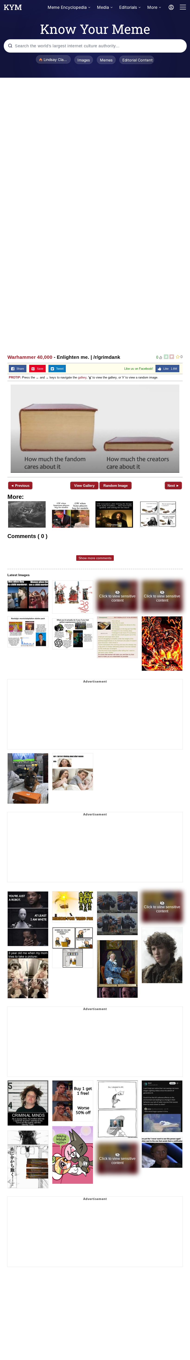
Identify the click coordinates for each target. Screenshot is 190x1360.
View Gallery (84, 486)
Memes (106, 60)
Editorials (128, 7)
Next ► (173, 486)
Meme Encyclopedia (67, 7)
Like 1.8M (169, 368)
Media (103, 7)
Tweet (58, 368)
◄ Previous (20, 486)
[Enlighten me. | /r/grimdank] (95, 429)
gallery (82, 377)
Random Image (115, 486)
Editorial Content (137, 60)
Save (39, 368)
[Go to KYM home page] (13, 8)
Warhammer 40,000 (29, 357)
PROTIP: (15, 377)
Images (83, 60)
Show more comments (95, 558)
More (152, 7)
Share (19, 368)
